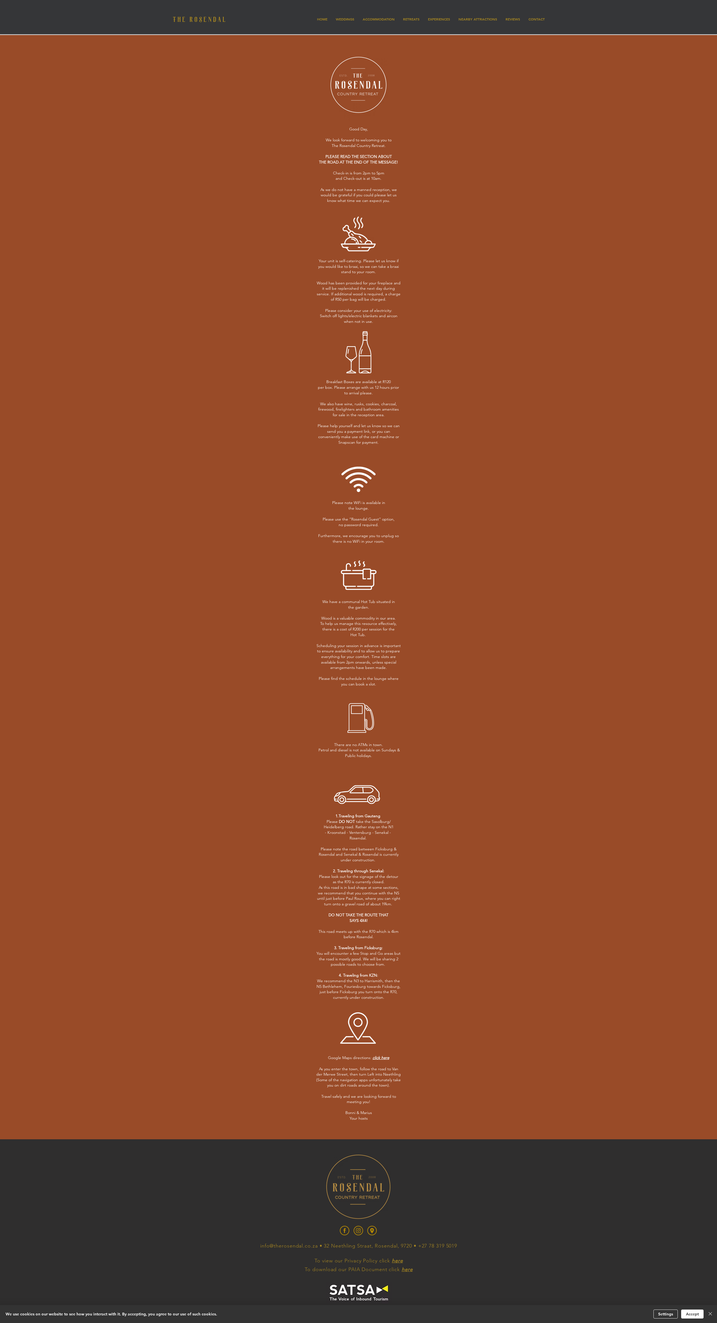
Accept (692, 1314)
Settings (665, 1314)
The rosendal (200, 19)
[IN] (358, 1230)
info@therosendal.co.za (289, 1246)
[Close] (710, 1314)
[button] (411, 19)
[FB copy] (344, 1230)
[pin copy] (372, 1230)
